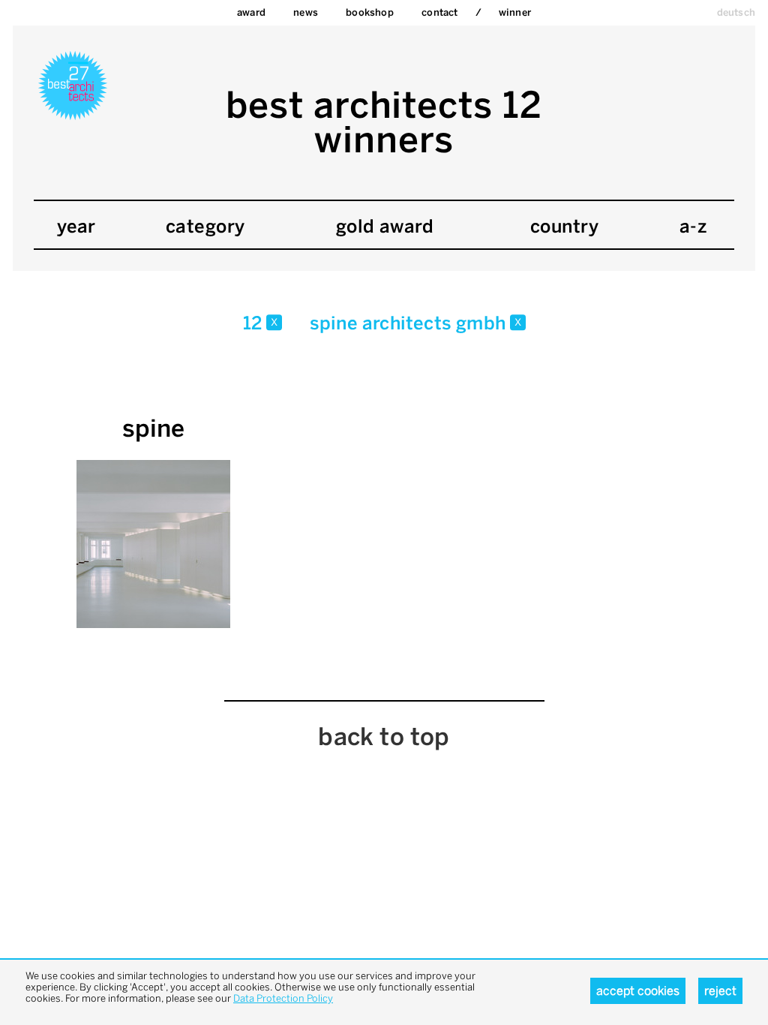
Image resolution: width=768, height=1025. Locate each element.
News (305, 12)
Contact (440, 12)
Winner (515, 12)
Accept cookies (638, 991)
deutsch (736, 12)
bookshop (370, 12)
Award (251, 12)
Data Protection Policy (283, 998)
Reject (720, 991)
